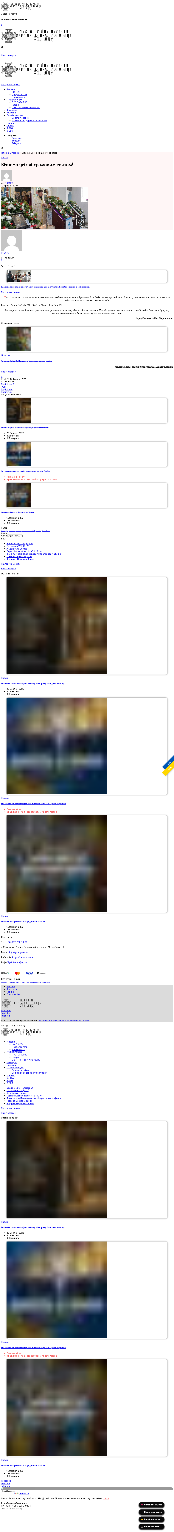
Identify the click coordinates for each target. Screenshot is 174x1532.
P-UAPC (9, 183)
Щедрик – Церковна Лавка (20, 559)
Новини (18, 531)
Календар (12, 1062)
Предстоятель (19, 1047)
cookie (106, 1498)
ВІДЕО (10, 1083)
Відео (3, 531)
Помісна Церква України (19, 556)
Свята (4, 157)
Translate (24, 1493)
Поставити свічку (151, 1512)
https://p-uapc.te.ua (22, 957)
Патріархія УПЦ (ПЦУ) (18, 546)
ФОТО (10, 1080)
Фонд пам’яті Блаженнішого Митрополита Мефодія (34, 554)
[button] (8, 55)
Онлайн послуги (15, 1067)
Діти (6, 531)
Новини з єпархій (27, 531)
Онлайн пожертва (151, 1505)
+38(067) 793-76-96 (16, 942)
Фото (48, 531)
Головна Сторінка (10, 153)
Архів (4, 535)
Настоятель (18, 1049)
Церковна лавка (151, 1526)
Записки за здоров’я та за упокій (29, 1073)
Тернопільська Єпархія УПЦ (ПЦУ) (24, 551)
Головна (11, 986)
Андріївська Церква (17, 548)
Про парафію (13, 994)
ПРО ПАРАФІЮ (14, 1052)
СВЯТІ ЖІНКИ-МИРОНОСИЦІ (26, 1060)
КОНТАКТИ (17, 1044)
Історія (15, 1057)
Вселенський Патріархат (20, 543)
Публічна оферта (17, 962)
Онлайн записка (150, 1519)
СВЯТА (10, 1078)
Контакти (12, 989)
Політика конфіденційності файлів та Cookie (63, 1020)
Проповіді (37, 531)
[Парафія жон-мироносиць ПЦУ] (21, 11)
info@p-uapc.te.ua (18, 952)
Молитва (5, 355)
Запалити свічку (20, 1070)
